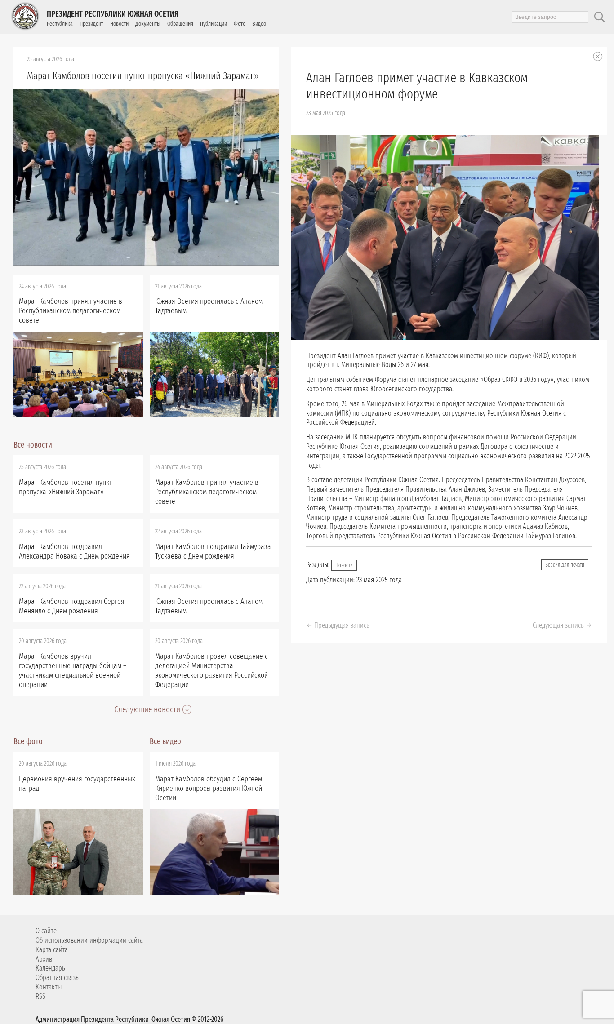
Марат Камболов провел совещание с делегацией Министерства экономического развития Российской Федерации (211, 670)
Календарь (50, 968)
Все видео (165, 741)
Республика (60, 23)
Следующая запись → (562, 625)
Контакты (49, 987)
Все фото (28, 741)
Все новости (32, 445)
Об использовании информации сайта (89, 940)
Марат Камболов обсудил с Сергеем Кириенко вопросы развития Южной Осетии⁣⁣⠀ (208, 788)
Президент (91, 23)
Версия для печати (564, 565)
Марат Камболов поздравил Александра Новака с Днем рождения (74, 551)
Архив (44, 959)
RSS (40, 996)
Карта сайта (52, 949)
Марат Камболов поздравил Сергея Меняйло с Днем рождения (72, 606)
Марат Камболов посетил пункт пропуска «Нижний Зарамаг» (143, 76)
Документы (147, 23)
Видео (259, 23)
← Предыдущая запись (337, 625)
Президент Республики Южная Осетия (112, 14)
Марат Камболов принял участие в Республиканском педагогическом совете (70, 311)
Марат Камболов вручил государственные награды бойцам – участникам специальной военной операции (72, 670)
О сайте (46, 930)
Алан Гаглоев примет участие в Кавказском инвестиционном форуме (417, 86)
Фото (239, 23)
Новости (119, 23)
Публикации (213, 23)
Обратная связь (57, 977)
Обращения (180, 23)
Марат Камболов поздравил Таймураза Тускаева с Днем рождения (213, 551)
